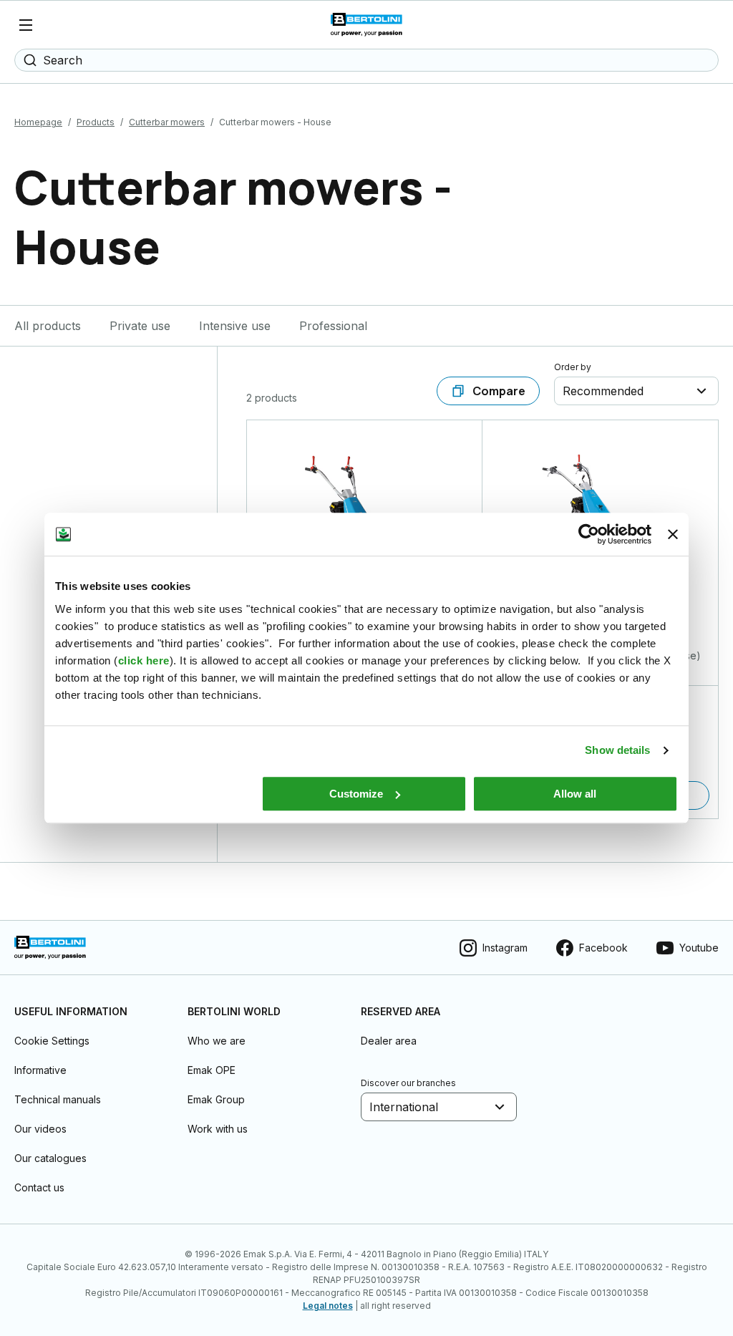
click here (144, 660)
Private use (140, 326)
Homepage (38, 122)
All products (47, 326)
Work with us (218, 1129)
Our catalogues (50, 1158)
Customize (356, 794)
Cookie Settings (51, 1041)
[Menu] (25, 25)
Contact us (39, 1187)
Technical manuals (57, 1099)
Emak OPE (212, 1070)
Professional (333, 326)
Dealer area (389, 1041)
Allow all (574, 794)
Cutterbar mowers (167, 122)
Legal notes (328, 1305)
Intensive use (235, 326)
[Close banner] (673, 534)
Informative (40, 1070)
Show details (617, 750)
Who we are (217, 1041)
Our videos (40, 1129)
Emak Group (216, 1099)
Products (96, 122)
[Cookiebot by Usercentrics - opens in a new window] (588, 534)
